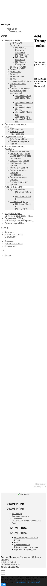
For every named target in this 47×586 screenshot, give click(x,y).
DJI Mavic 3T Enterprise (29, 28)
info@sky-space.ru (39, 57)
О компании (10, 237)
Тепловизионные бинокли (18, 171)
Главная (12, 9)
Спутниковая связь (19, 151)
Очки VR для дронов (20, 153)
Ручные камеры (21, 115)
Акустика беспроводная (25, 549)
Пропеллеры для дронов (18, 164)
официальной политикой (28, 582)
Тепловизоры (16, 175)
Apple (16, 542)
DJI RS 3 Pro (24, 128)
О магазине (17, 518)
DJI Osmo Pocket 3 (27, 120)
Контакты (9, 232)
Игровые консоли (22, 544)
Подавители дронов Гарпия (26, 82)
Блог (14, 523)
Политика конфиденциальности (26, 521)
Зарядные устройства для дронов (24, 92)
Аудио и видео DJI (13, 187)
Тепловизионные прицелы (18, 178)
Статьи (8, 255)
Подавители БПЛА (14, 136)
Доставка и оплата (14, 234)
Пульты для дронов (19, 161)
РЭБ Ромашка (20, 74)
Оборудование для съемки (26, 547)
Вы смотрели (22, 52)
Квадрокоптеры (12, 213)
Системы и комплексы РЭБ (18, 216)
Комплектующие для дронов (15, 147)
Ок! (3, 585)
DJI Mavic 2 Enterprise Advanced (28, 20)
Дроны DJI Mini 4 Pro (28, 64)
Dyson (17, 540)
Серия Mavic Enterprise (24, 16)
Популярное (18, 532)
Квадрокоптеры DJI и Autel (26, 537)
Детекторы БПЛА (18, 139)
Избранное (20, 49)
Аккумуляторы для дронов (26, 110)
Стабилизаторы (21, 123)
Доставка (12, 12)
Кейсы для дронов (19, 168)
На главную (17, 513)
